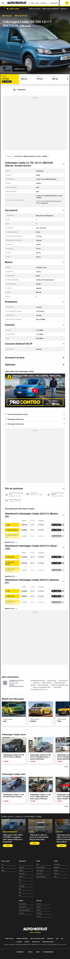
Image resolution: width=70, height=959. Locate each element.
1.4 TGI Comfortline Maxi (11, 536)
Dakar (20, 879)
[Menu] (3, 3)
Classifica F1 (21, 870)
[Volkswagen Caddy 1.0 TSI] (63, 591)
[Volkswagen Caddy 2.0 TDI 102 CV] (63, 557)
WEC (20, 889)
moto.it (30, 952)
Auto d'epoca (38, 910)
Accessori (36, 683)
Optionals (10, 364)
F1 (19, 864)
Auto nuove (38, 903)
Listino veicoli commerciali (50, 9)
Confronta (8, 81)
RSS (62, 938)
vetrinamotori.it (48, 952)
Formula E (21, 876)
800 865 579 (12, 684)
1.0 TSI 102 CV (9, 596)
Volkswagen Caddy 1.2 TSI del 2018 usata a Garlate (13, 795)
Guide (56, 861)
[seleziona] (45, 203)
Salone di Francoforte (40, 867)
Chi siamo (19, 941)
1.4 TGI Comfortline (11, 530)
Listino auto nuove (35, 9)
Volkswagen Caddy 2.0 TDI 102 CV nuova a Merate (13, 756)
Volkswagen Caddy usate (16, 419)
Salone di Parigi (39, 873)
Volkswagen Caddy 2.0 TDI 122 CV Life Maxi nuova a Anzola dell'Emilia (40, 757)
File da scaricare (14, 488)
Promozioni (38, 916)
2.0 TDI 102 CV (9, 557)
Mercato (39, 900)
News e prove (5, 861)
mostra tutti (10, 542)
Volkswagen (8, 16)
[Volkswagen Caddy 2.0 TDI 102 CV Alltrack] (63, 563)
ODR (57, 938)
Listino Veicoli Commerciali (24, 910)
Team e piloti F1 (22, 873)
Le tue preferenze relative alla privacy (28, 958)
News (32, 832)
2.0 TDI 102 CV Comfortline (9, 570)
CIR (19, 883)
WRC (20, 892)
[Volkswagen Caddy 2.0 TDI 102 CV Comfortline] (63, 570)
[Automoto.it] (16, 3)
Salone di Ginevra (39, 870)
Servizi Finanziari (43, 685)
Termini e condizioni (22, 938)
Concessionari (39, 913)
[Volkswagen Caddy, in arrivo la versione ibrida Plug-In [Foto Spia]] (40, 826)
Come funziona (57, 864)
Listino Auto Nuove (22, 903)
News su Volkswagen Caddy (59, 685)
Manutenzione (56, 867)
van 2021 (60, 832)
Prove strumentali (10, 832)
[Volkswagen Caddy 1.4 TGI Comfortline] (63, 530)
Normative (56, 870)
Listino (21, 900)
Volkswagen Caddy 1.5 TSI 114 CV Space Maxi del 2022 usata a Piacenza (40, 796)
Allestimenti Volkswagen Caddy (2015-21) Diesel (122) (31, 547)
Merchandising (47, 683)
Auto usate (38, 906)
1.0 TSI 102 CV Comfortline (9, 602)
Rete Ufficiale (63, 680)
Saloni (38, 861)
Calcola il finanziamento (15, 414)
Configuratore (52, 680)
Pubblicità (50, 938)
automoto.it (20, 952)
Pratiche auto (56, 873)
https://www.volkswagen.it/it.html (16, 686)
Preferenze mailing (48, 941)
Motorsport (22, 861)
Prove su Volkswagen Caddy (42, 687)
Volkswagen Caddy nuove (16, 424)
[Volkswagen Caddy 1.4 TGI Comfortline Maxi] (63, 536)
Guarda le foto (19, 69)
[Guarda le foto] (7, 69)
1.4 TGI (7, 525)
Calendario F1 (21, 867)
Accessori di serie (15, 357)
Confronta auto (64, 9)
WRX (20, 895)
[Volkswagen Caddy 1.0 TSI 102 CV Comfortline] (63, 602)
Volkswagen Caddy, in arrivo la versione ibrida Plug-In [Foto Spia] (39, 837)
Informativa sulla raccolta (8, 958)
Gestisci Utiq (36, 941)
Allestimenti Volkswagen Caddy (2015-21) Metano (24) (31, 515)
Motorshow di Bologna (40, 876)
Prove (2, 867)
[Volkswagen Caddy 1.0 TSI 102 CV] (63, 596)
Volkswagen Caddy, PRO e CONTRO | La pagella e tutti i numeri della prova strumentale (13, 838)
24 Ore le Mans (22, 886)
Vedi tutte (66, 766)
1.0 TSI (7, 591)
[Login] (67, 3)
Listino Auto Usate (22, 906)
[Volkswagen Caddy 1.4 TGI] (63, 525)
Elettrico (2, 870)
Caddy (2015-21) (22, 16)
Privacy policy (9, 938)
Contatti (27, 941)
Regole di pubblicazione (37, 938)
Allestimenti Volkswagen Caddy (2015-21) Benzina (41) (32, 581)
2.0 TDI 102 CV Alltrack (9, 563)
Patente (55, 876)
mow (37, 952)
